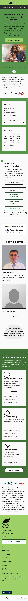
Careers (20, 578)
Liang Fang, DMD (8, 272)
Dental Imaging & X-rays (10, 402)
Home (3, 547)
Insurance (4, 565)
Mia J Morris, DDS (8, 311)
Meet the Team (14, 317)
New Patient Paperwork (14, 195)
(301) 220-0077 (13, 115)
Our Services (5, 550)
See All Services (14, 470)
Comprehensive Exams (10, 399)
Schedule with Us (14, 40)
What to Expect (14, 182)
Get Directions (14, 121)
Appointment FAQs (14, 202)
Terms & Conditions (13, 578)
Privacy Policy (5, 578)
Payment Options (14, 208)
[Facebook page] (3, 569)
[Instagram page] (6, 569)
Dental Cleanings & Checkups (12, 396)
